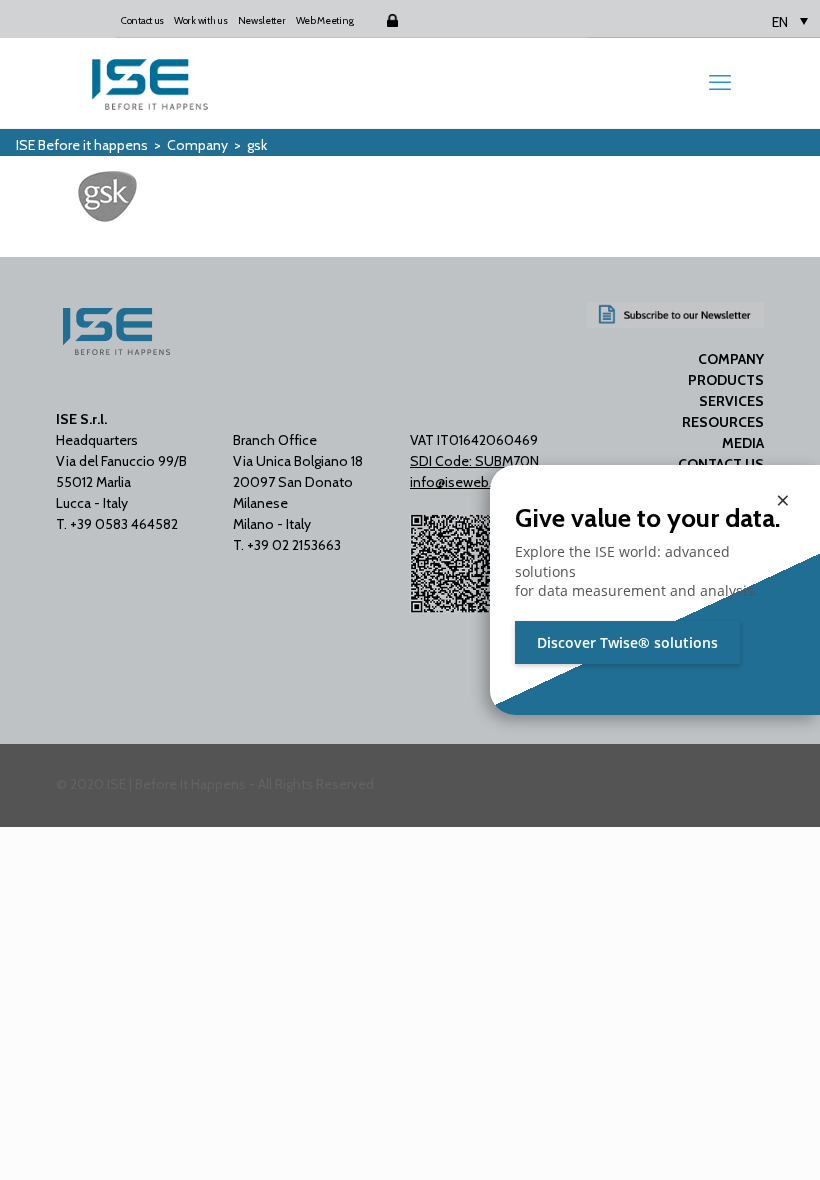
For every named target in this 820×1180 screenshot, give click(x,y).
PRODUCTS (726, 380)
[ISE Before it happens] (150, 83)
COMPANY (731, 359)
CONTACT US (721, 464)
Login (375, 20)
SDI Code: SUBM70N (474, 461)
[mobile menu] (720, 83)
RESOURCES (723, 422)
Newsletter (262, 20)
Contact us (142, 20)
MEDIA (743, 443)
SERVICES (731, 401)
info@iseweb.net (461, 482)
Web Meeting (325, 20)
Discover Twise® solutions (627, 642)
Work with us (200, 20)
